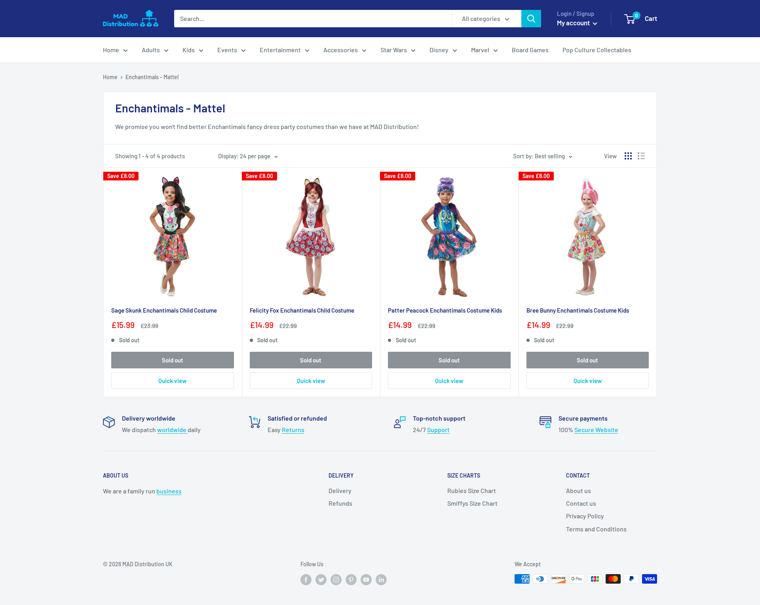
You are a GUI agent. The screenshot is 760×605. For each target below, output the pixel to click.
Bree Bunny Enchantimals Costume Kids (577, 310)
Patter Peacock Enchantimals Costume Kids (445, 310)
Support (438, 429)
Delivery (340, 490)
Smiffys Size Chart (472, 503)
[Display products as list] (641, 155)
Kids (188, 49)
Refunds (340, 503)
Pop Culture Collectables (596, 49)
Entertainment (280, 49)
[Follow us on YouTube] (366, 579)
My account (574, 23)
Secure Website (596, 429)
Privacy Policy (585, 516)
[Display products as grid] (628, 155)
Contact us (581, 503)
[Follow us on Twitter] (321, 579)
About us (578, 490)
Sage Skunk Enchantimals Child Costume (164, 310)
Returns (293, 429)
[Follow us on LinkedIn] (381, 579)
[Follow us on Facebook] (306, 579)
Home (111, 49)
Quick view (172, 380)
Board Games (530, 49)
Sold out (172, 360)
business (169, 491)
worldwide (172, 429)
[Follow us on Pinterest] (351, 579)
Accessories (340, 49)
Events (227, 49)
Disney (438, 49)
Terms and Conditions (596, 529)
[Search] (531, 18)
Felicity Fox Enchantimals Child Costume (302, 310)
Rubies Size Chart (471, 490)
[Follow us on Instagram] (336, 579)
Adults (151, 49)
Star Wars (393, 49)
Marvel (480, 49)
